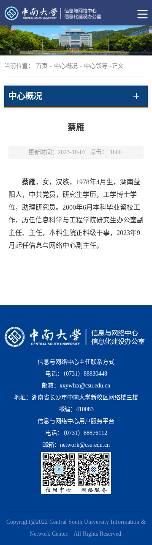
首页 (42, 66)
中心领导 (96, 66)
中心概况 (66, 66)
